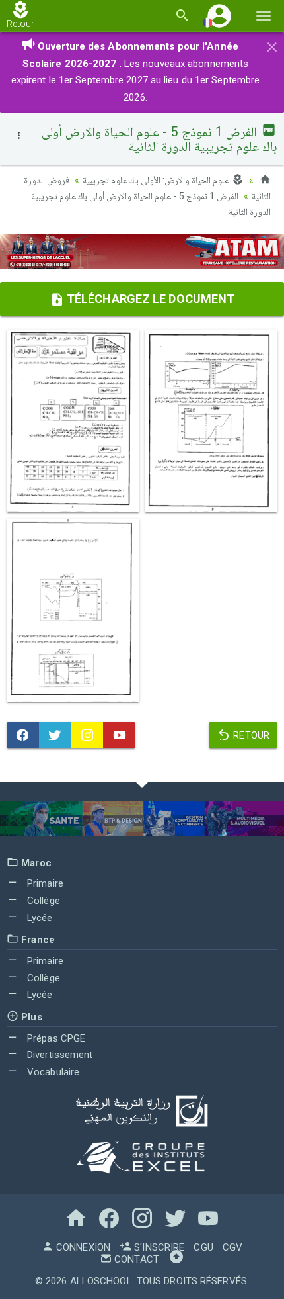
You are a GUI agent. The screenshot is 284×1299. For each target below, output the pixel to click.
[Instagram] (87, 735)
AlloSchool (101, 1281)
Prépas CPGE (54, 1038)
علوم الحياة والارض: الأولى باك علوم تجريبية (157, 180)
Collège (42, 901)
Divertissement (58, 1055)
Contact (135, 1259)
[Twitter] (55, 735)
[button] (219, 15)
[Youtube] (119, 735)
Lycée (38, 918)
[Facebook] (23, 735)
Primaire (43, 883)
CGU (203, 1247)
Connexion (81, 1247)
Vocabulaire (51, 1072)
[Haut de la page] (176, 1259)
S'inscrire (157, 1247)
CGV (232, 1247)
